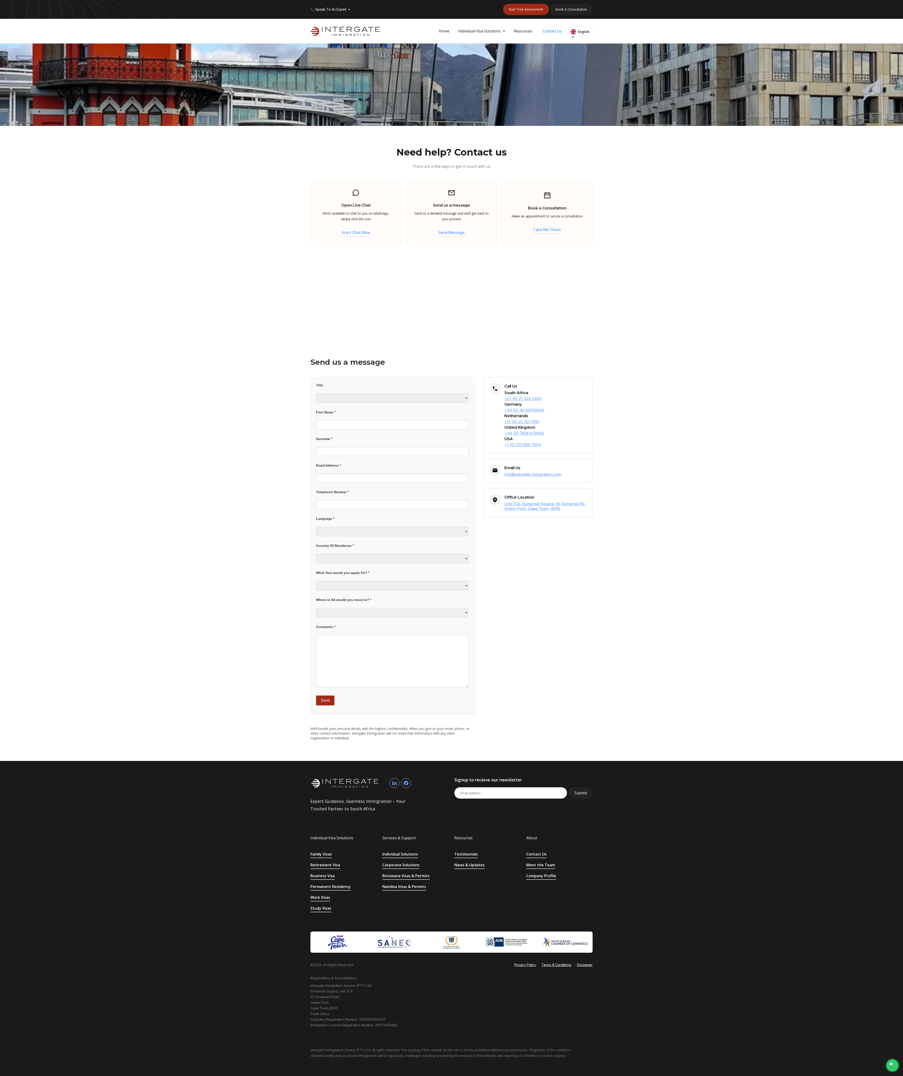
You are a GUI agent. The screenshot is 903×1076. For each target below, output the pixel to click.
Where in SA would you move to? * (343, 600)
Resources (523, 31)
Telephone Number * (332, 492)
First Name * (325, 412)
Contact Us (552, 31)
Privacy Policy (525, 965)
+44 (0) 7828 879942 (524, 433)
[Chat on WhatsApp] (892, 1065)
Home (444, 31)
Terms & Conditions (556, 965)
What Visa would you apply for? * (342, 573)
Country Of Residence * (335, 546)
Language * (325, 518)
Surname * (324, 439)
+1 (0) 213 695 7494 (522, 444)
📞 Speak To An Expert (330, 9)
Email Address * (328, 465)
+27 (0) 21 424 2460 (523, 398)
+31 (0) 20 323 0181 (521, 421)
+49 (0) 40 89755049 (524, 410)
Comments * (325, 627)
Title (319, 385)
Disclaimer (585, 965)
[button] (481, 31)
